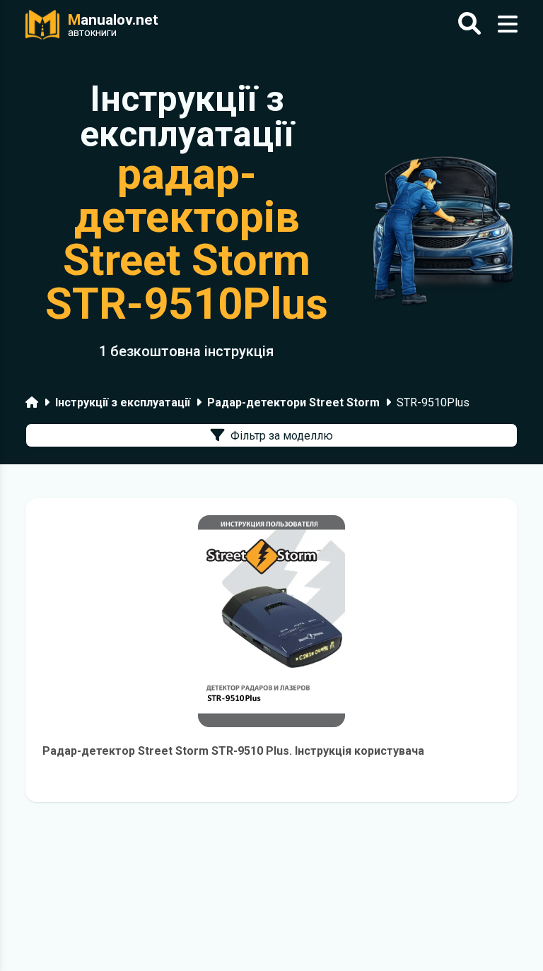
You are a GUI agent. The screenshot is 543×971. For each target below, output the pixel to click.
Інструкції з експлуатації (122, 402)
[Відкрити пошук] (469, 24)
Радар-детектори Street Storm (293, 402)
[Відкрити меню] (508, 24)
